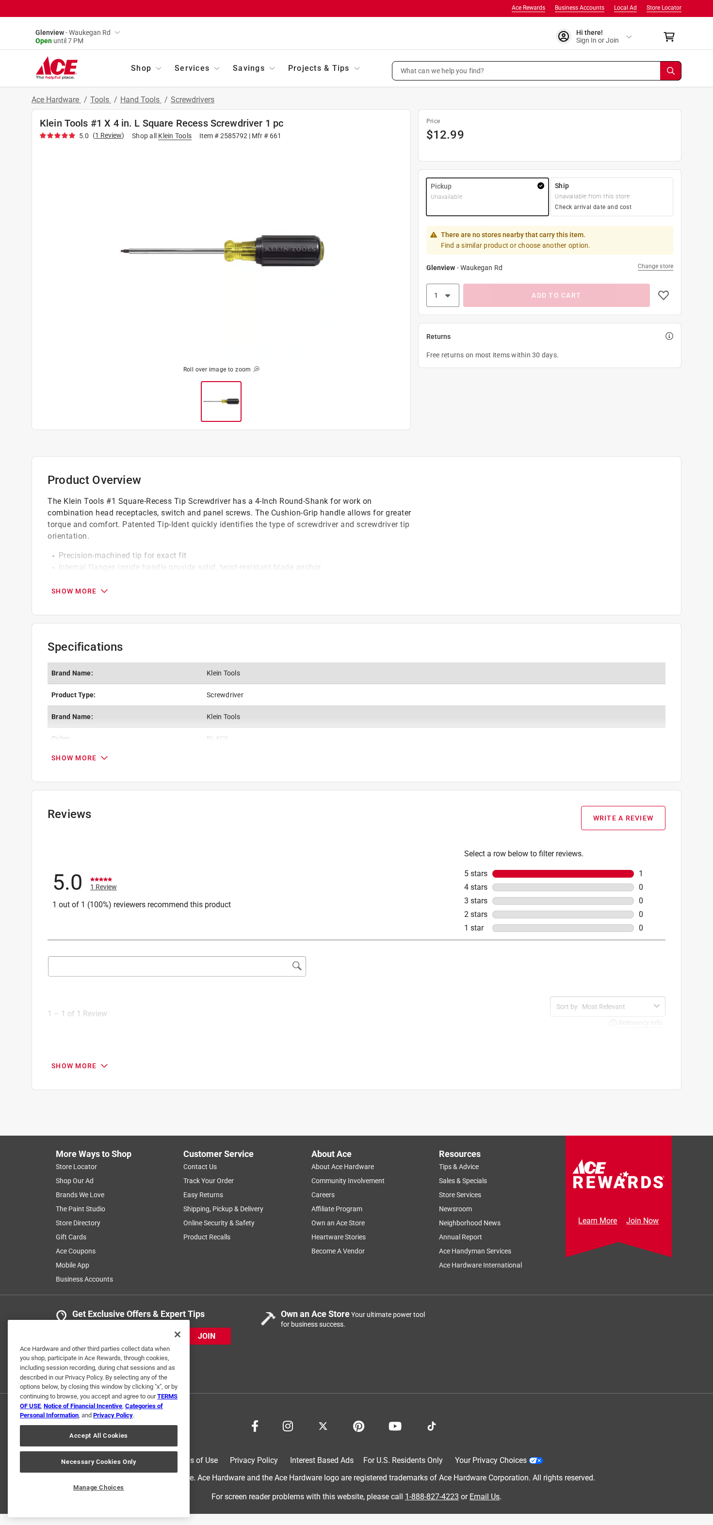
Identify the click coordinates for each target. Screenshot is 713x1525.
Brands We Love (80, 1195)
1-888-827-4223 (432, 1496)
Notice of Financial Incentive (83, 1406)
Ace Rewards (528, 7)
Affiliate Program (336, 1209)
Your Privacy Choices (491, 1460)
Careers (323, 1195)
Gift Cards (71, 1237)
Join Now (642, 1220)
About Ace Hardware (342, 1167)
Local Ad (625, 7)
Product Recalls (206, 1237)
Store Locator (664, 7)
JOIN (206, 1335)
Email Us (485, 1496)
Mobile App (72, 1265)
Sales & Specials (463, 1181)
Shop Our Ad (75, 1181)
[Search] (670, 70)
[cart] (672, 37)
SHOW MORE (74, 591)
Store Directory (78, 1223)
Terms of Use (195, 1460)
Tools (100, 99)
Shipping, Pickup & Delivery (223, 1209)
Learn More (597, 1220)
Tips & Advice (459, 1167)
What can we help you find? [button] (443, 70)
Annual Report (460, 1237)
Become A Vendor (338, 1251)
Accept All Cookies (98, 1435)
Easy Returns (203, 1195)
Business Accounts (579, 7)
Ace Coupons (76, 1251)
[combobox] (616, 1007)
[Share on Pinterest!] (358, 1425)
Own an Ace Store (338, 1223)
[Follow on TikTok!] (432, 1425)
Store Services (460, 1195)
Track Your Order (208, 1181)
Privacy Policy (254, 1460)
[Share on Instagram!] (288, 1425)
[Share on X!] (323, 1425)
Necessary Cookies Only (98, 1461)
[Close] (177, 1334)
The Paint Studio (80, 1209)
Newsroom (455, 1209)
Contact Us (200, 1167)
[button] (537, 70)
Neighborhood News (470, 1223)
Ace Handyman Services (475, 1251)
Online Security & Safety (219, 1223)
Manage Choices (98, 1487)
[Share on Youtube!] (395, 1425)
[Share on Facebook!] (255, 1425)
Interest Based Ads (322, 1460)
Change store (655, 266)
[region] (99, 1418)
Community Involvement (348, 1181)
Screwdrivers (192, 99)
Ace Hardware (56, 99)
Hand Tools (141, 99)
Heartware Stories (338, 1237)
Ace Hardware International (480, 1265)
